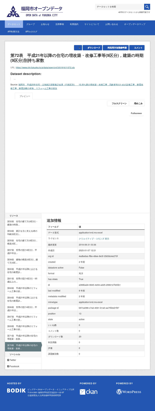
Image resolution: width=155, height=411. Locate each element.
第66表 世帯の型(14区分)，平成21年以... (22, 308)
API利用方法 (13, 31)
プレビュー (24, 95)
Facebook (14, 366)
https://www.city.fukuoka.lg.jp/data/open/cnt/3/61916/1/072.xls (45, 67)
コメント (138, 47)
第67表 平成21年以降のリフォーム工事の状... (22, 318)
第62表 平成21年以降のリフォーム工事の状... (22, 289)
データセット (14, 24)
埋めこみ (138, 103)
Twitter (12, 359)
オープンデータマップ (134, 24)
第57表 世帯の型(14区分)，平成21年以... (22, 251)
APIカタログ (31, 31)
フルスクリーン (119, 103)
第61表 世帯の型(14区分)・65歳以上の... (22, 280)
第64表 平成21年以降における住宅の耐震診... (22, 299)
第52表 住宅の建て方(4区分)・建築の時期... (22, 223)
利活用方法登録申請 (117, 47)
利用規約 (74, 24)
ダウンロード (93, 47)
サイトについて (91, 24)
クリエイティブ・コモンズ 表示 (94, 238)
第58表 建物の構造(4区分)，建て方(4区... (22, 261)
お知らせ (45, 24)
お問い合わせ (111, 24)
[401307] (35, 7)
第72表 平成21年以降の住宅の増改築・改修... (22, 347)
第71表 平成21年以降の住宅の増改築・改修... (22, 337)
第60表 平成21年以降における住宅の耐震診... (22, 270)
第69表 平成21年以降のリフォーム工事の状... (22, 328)
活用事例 (59, 24)
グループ (30, 24)
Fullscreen (136, 113)
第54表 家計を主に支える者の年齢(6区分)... (22, 232)
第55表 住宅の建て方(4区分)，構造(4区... (22, 242)
